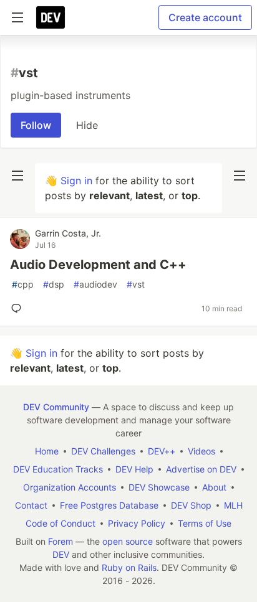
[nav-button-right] (239, 175)
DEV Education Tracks (58, 469)
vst (136, 284)
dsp (53, 284)
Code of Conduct (60, 523)
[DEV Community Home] (50, 17)
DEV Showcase (159, 487)
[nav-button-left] (17, 175)
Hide (87, 125)
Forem (60, 541)
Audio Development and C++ (98, 264)
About (214, 487)
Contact (31, 505)
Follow (36, 125)
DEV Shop (191, 505)
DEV (60, 554)
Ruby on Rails (129, 567)
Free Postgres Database (109, 505)
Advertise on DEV (201, 469)
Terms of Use (204, 523)
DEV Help (134, 469)
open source (127, 541)
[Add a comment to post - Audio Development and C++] (19, 308)
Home (47, 451)
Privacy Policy (136, 523)
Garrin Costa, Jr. (68, 233)
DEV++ (161, 451)
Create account (205, 17)
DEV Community (56, 407)
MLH (233, 505)
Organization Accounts (69, 487)
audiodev (95, 284)
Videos (201, 451)
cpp (23, 284)
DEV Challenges (103, 451)
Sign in (76, 180)
